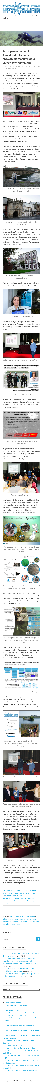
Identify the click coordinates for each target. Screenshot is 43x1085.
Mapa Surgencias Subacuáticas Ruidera (19, 1025)
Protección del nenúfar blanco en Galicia (20, 1048)
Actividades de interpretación (16, 1005)
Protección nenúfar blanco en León (18, 1028)
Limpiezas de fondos (13, 1003)
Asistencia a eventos (25, 66)
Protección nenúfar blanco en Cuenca (19, 1023)
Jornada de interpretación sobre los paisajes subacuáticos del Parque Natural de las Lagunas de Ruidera (21, 900)
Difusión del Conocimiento (15, 1008)
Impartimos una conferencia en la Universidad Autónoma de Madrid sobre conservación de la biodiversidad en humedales (20, 893)
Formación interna (12, 1010)
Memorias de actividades (14, 1045)
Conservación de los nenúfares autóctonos (21, 1070)
